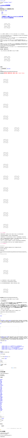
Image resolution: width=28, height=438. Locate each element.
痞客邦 (5, 356)
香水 (0, 405)
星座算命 (6, 358)
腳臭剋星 (1, 379)
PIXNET (9, 428)
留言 (7, 356)
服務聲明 (20, 428)
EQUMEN (1, 409)
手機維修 (1, 397)
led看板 (1, 388)
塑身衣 (2, 320)
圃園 (0, 407)
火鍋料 (1, 393)
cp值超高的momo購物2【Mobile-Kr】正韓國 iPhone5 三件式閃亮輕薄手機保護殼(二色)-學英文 (13, 346)
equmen (5, 320)
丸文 (4, 336)
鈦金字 (1, 387)
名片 (2, 13)
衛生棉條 (1, 399)
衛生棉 (1, 398)
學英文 (1, 342)
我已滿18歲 (2, 436)
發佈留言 (1, 365)
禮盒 (5, 340)
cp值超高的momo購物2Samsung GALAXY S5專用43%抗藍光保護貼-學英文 (10, 347)
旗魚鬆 (3, 337)
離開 (3, 436)
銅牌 (0, 383)
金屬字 (1, 384)
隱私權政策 (18, 428)
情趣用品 (1, 394)
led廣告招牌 (1, 385)
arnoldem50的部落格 (5, 5)
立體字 (1, 382)
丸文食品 (7, 336)
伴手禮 (1, 392)
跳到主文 (1, 7)
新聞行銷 (1, 402)
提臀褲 (1, 410)
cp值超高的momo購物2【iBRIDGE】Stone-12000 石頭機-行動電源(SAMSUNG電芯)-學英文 (12, 348)
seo (0, 401)
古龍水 (1, 406)
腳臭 (0, 380)
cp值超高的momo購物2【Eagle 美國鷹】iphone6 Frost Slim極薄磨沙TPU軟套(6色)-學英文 (12, 349)
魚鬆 (0, 323)
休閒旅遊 (6, 10)
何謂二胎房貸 (8, 68)
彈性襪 (1, 389)
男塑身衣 (10, 320)
